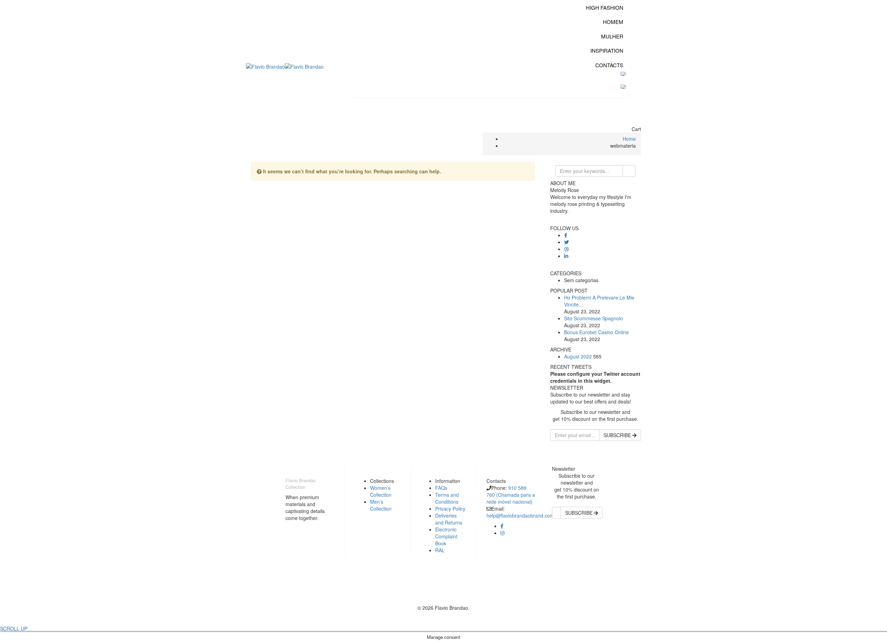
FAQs (441, 487)
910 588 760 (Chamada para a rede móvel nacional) (510, 494)
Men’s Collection (381, 505)
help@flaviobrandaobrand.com (520, 515)
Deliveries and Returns (448, 519)
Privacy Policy (450, 508)
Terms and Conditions (447, 498)
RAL (440, 550)
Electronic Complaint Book (446, 536)
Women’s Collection (381, 491)
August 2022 (578, 356)
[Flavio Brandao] (265, 65)
